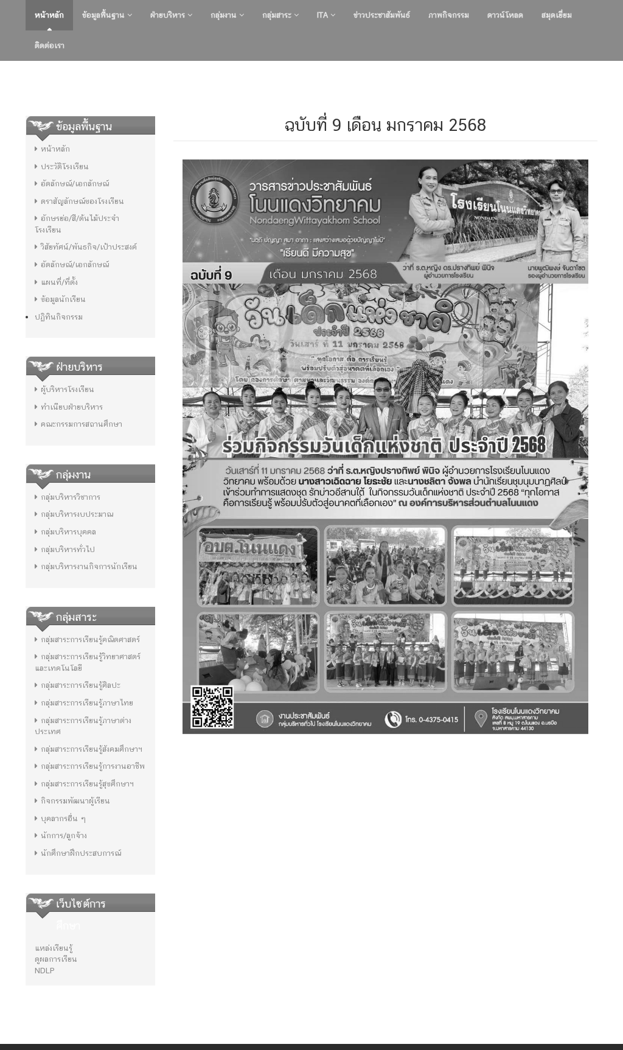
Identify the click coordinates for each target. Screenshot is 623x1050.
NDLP (45, 970)
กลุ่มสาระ (278, 14)
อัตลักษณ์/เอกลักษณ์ (75, 183)
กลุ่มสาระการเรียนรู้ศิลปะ (80, 685)
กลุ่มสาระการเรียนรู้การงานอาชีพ (93, 766)
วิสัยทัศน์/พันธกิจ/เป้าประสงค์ (89, 246)
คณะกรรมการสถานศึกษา (81, 424)
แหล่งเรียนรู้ (53, 948)
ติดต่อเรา (49, 45)
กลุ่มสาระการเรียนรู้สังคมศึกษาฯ (91, 749)
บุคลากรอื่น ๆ (63, 818)
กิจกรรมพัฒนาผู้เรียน (75, 800)
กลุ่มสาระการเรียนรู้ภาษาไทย (87, 702)
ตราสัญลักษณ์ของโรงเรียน (82, 201)
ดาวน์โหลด (505, 14)
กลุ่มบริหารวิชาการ (70, 497)
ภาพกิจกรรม (448, 14)
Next (610, 76)
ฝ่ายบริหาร (168, 14)
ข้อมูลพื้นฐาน (104, 14)
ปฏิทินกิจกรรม (59, 316)
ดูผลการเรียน (56, 959)
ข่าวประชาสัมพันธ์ (381, 14)
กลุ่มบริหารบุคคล (68, 531)
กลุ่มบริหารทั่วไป (68, 549)
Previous (13, 76)
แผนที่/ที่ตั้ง (59, 282)
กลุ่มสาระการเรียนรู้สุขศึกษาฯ (87, 783)
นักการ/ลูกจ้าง (64, 835)
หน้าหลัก (49, 14)
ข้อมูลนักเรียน (63, 299)
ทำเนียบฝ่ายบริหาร (72, 406)
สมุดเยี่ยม (556, 14)
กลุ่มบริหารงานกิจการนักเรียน (89, 566)
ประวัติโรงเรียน (65, 166)
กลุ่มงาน (225, 14)
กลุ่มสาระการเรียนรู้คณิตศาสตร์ (90, 639)
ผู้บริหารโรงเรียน (67, 389)
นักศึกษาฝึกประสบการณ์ (81, 853)
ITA (323, 14)
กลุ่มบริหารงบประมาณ (77, 514)
